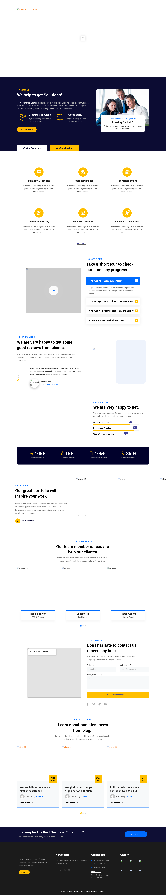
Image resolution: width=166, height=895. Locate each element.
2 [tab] (18, 377)
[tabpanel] (54, 377)
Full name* (91, 665)
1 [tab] (18, 375)
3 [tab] (18, 379)
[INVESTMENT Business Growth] (138, 498)
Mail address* (125, 665)
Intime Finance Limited (27, 103)
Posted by (30, 796)
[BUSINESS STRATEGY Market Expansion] (96, 498)
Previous (79, 515)
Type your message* (95, 675)
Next (85, 515)
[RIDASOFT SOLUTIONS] (27, 9)
